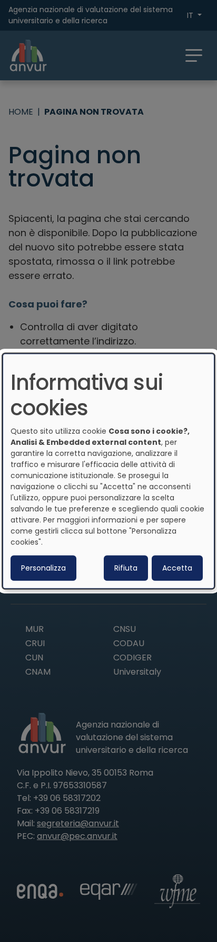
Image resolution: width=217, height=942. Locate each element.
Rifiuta (125, 568)
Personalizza (43, 568)
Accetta (177, 568)
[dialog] (108, 471)
